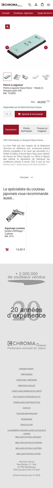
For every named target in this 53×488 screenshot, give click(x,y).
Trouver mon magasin (26, 413)
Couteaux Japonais (23, 13)
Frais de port (26, 425)
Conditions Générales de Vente (27, 391)
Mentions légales (26, 385)
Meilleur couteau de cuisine (28, 443)
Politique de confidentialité (26, 397)
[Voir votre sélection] (42, 4)
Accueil (5, 13)
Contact (27, 408)
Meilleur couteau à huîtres (29, 448)
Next (46, 47)
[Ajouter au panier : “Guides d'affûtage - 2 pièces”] (7, 249)
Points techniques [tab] (26, 129)
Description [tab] (11, 129)
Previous (7, 47)
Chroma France (26, 369)
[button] (7, 26)
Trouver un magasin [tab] (42, 129)
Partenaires (27, 374)
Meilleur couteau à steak (29, 454)
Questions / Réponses (26, 380)
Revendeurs (26, 419)
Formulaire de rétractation (26, 402)
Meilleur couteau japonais (28, 437)
